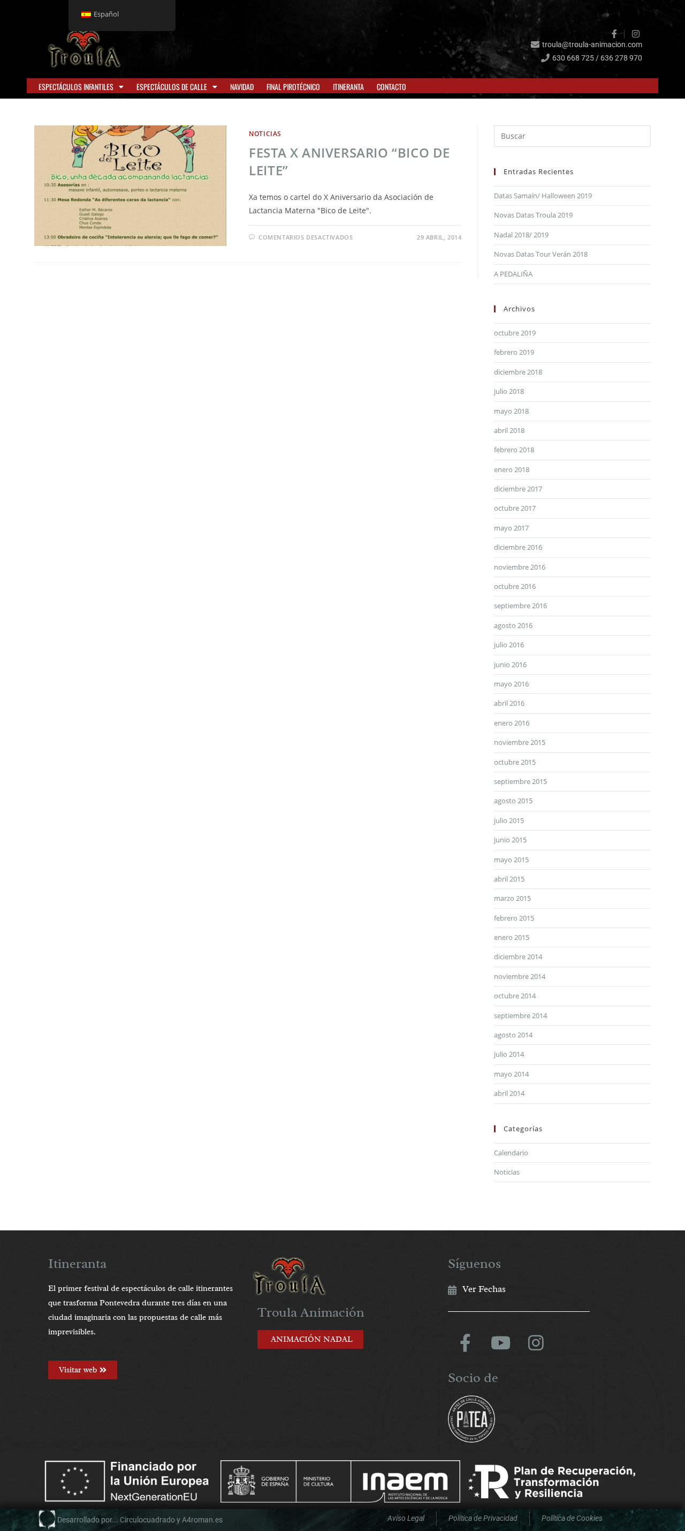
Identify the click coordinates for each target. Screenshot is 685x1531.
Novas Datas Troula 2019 (533, 215)
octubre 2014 (515, 995)
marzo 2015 (512, 898)
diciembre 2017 (518, 489)
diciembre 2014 (518, 956)
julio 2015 (509, 820)
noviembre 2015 (519, 742)
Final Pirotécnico (293, 86)
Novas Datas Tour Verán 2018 (541, 254)
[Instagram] (536, 1343)
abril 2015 (509, 879)
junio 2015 (510, 840)
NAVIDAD (242, 86)
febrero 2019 (514, 352)
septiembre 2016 (520, 605)
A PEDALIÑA (513, 274)
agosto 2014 (513, 1035)
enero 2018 (511, 469)
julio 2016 (509, 644)
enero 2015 (511, 937)
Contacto (391, 86)
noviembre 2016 (519, 567)
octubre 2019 (515, 333)
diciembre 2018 (518, 372)
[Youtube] (501, 1343)
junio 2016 (510, 664)
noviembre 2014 (519, 976)
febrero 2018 (514, 449)
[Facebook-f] (465, 1343)
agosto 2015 (513, 800)
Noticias (265, 133)
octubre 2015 (515, 762)
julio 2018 (509, 391)
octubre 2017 (515, 508)
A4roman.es (202, 1519)
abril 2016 (509, 703)
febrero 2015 (514, 918)
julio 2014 (509, 1054)
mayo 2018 (511, 411)
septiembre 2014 (520, 1015)
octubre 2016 (515, 586)
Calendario (511, 1152)
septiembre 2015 (520, 781)
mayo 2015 (511, 859)
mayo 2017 (511, 528)
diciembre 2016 (518, 547)
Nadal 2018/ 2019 (521, 235)
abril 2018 (509, 430)
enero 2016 (511, 723)
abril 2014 (509, 1093)
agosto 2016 (513, 625)
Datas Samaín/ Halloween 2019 (543, 195)
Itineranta (348, 86)
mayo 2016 (511, 684)
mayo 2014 (511, 1074)
